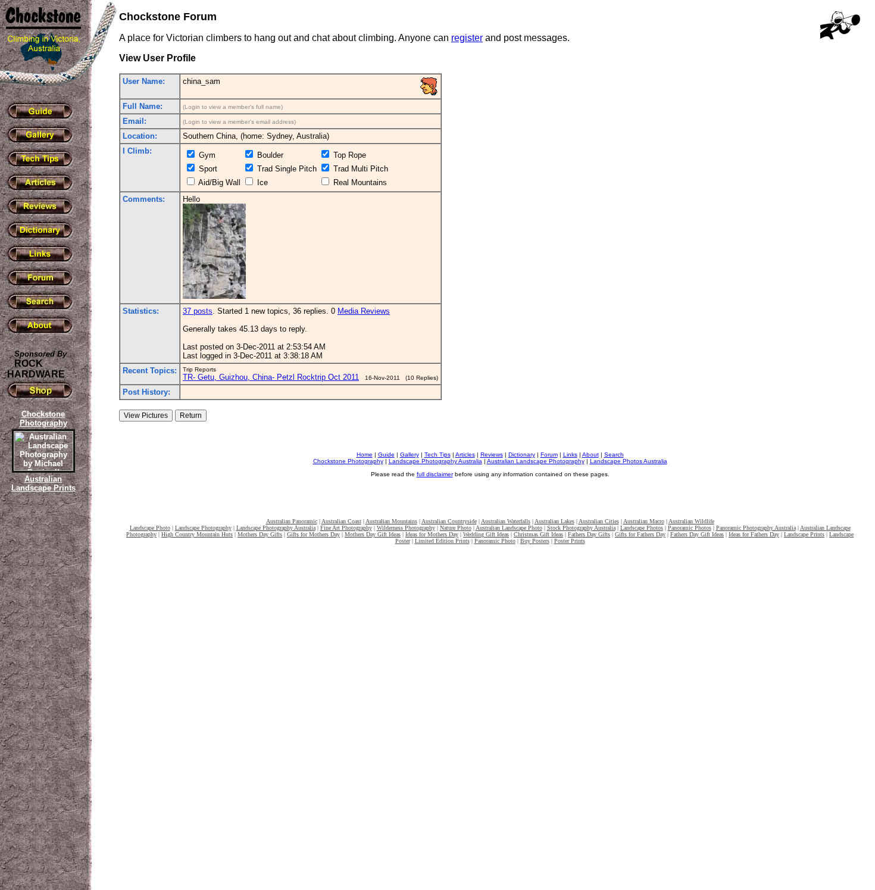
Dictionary (521, 454)
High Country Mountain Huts (197, 534)
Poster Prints (569, 541)
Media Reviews (364, 311)
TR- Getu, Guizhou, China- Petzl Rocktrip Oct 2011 (271, 377)
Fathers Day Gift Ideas (697, 534)
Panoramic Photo (494, 541)
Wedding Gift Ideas (486, 534)
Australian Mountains (391, 521)
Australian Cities (599, 521)
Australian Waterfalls (505, 521)
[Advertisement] (41, 699)
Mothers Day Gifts (260, 534)
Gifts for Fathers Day (640, 534)
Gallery (409, 454)
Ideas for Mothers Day (431, 534)
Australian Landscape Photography (536, 461)
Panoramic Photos (689, 527)
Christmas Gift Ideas (538, 534)
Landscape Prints (804, 534)
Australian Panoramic (291, 521)
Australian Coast (341, 521)
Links (570, 454)
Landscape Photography (203, 527)
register (467, 38)
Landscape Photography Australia (435, 461)
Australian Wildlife (691, 521)
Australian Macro (643, 521)
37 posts (197, 311)
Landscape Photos (641, 527)
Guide (386, 454)
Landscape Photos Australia (628, 461)
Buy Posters (534, 541)
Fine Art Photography (346, 527)
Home (365, 454)
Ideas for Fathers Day (754, 534)
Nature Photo (455, 527)
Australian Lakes (554, 521)
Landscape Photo (150, 527)
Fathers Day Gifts (589, 534)
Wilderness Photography (406, 527)
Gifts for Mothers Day (313, 534)
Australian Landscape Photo (509, 527)
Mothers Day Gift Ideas (373, 534)
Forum (549, 454)
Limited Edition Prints (442, 541)
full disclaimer (435, 474)
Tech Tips (437, 454)
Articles (465, 454)
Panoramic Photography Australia (756, 527)
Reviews (491, 454)
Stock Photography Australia (581, 527)
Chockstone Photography (348, 461)
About (590, 454)
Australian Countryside (449, 521)
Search (614, 454)
